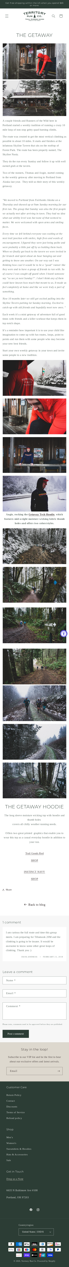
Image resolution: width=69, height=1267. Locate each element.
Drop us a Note (14, 1179)
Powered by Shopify (46, 1261)
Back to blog (37, 904)
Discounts (11, 1106)
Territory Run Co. (29, 1261)
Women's (11, 1143)
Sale (8, 1160)
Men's (9, 1137)
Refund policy (14, 1118)
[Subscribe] (58, 1071)
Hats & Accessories (17, 1154)
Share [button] (9, 889)
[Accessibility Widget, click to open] (63, 633)
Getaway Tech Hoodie (41, 514)
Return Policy (13, 1095)
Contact (10, 1101)
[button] (6, 16)
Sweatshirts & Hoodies (18, 1149)
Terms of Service (15, 1112)
